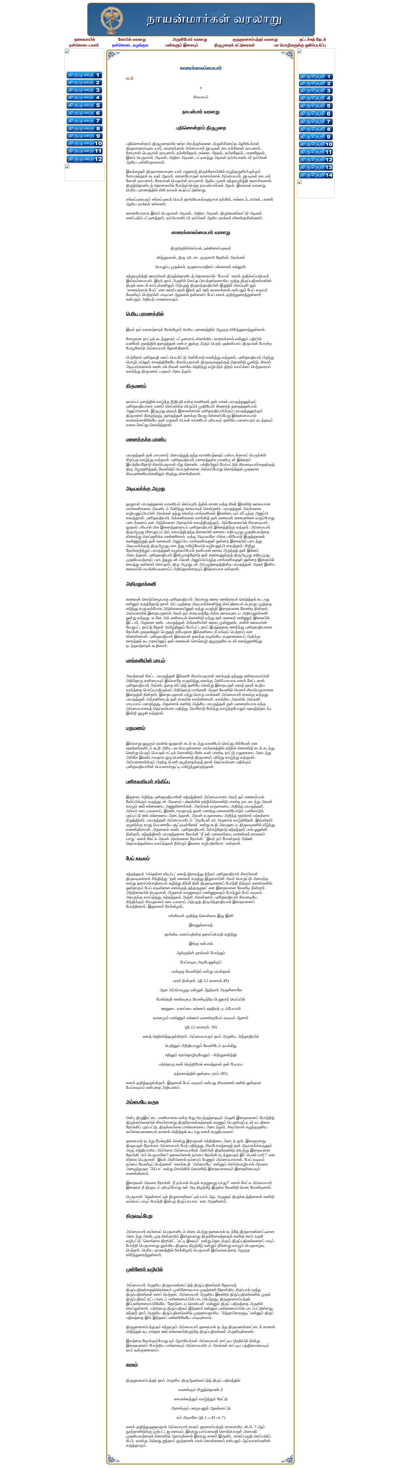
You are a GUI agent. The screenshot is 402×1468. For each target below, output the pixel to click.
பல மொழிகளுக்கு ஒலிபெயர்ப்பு (300, 45)
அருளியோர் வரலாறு (190, 39)
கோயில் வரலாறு (132, 39)
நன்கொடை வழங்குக (130, 45)
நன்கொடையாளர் (84, 45)
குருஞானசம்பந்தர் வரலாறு (255, 39)
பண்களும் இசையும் (181, 45)
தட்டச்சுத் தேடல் (313, 39)
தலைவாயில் (84, 39)
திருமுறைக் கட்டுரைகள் (234, 45)
